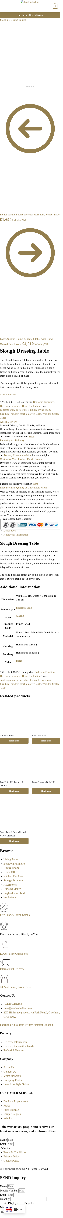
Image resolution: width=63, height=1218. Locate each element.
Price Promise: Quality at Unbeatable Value (23, 487)
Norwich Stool (7, 735)
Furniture (16, 406)
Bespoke (29, 1203)
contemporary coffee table (14, 409)
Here (35, 483)
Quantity (5, 1198)
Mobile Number (9, 1190)
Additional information (16, 534)
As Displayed (12, 1203)
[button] (55, 6)
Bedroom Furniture (43, 401)
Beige (19, 660)
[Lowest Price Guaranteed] (5, 949)
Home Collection (31, 406)
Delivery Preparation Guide (17, 455)
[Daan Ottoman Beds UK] (46, 763)
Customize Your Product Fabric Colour (21, 459)
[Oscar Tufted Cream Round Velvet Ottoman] (14, 813)
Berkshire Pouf (39, 735)
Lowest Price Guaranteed (14, 953)
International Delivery (12, 968)
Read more (14, 741)
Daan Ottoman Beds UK (43, 782)
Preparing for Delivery (12, 440)
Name (3, 1139)
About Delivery (8, 421)
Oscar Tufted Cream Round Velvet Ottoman (13, 834)
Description (10, 530)
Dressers (4, 406)
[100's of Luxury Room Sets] (4, 982)
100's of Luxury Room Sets (15, 987)
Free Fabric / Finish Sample (15, 914)
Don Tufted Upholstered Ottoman (11, 784)
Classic (20, 615)
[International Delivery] (5, 964)
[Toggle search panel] (4, 14)
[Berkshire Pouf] (46, 716)
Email (3, 1143)
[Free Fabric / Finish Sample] (4, 910)
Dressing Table (24, 607)
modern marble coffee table (26, 413)
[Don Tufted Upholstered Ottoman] (14, 763)
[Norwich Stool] (14, 716)
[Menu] (8, 6)
